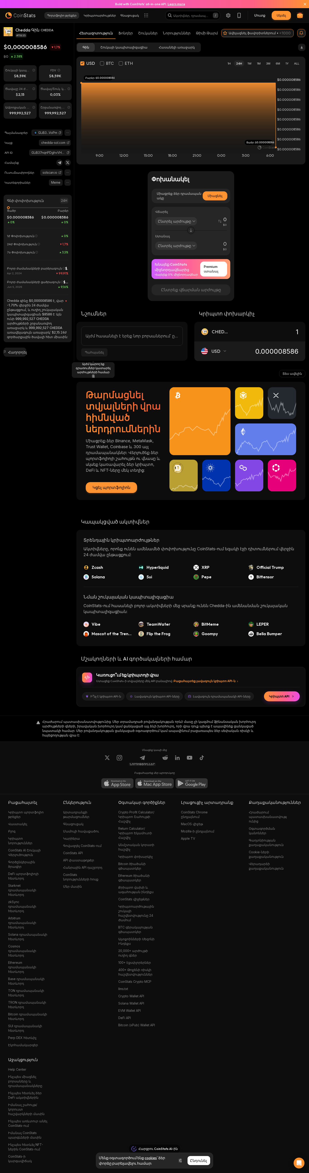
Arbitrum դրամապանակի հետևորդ (22, 922)
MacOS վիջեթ (192, 824)
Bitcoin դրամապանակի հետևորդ (27, 1016)
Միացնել (215, 196)
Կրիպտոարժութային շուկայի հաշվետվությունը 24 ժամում (136, 913)
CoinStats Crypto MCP (134, 981)
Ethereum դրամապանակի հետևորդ (22, 967)
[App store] (117, 783)
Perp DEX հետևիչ (22, 1038)
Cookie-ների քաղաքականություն (266, 854)
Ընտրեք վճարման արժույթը (191, 289)
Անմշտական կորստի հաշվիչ (136, 847)
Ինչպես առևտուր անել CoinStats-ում (27, 1123)
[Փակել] (302, 4)
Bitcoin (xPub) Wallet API (136, 1025)
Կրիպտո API (279, 696)
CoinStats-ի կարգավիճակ (20, 1158)
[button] (60, 133)
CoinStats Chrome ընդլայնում (194, 814)
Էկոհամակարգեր (23, 1045)
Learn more (176, 4)
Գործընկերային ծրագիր (21, 864)
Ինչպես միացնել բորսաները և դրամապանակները (25, 1081)
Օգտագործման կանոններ (262, 831)
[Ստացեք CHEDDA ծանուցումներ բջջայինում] (301, 33)
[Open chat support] (299, 1163)
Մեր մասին (72, 886)
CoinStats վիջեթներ (134, 899)
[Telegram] (59, 162)
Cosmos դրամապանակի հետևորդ (22, 950)
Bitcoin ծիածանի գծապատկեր (132, 866)
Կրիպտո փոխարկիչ (135, 856)
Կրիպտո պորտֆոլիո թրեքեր (26, 814)
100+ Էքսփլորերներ (134, 962)
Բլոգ (11, 831)
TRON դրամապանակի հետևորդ (27, 1004)
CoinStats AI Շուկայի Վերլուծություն (24, 852)
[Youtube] (189, 760)
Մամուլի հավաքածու (81, 831)
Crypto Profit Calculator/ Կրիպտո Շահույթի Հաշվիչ (136, 816)
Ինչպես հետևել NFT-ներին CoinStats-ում (25, 1147)
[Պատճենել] (60, 133)
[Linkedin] (177, 760)
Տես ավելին (292, 373)
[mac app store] (154, 783)
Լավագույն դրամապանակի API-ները (221, 696)
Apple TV (188, 838)
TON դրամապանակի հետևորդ (26, 993)
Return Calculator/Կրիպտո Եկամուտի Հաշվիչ (135, 833)
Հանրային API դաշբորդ (82, 867)
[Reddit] (165, 760)
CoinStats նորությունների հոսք (80, 877)
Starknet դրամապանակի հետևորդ (22, 890)
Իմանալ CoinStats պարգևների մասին (24, 1135)
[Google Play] (192, 783)
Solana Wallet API (131, 1003)
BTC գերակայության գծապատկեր (135, 929)
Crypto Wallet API (131, 996)
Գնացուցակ (73, 824)
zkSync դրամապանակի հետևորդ (22, 906)
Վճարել (161, 212)
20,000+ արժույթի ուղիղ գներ (133, 953)
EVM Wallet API (129, 1010)
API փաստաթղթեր (78, 860)
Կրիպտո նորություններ (20, 840)
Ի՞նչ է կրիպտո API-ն (105, 696)
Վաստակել (17, 824)
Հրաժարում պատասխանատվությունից (268, 816)
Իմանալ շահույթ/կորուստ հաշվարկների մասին (26, 1109)
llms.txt (123, 989)
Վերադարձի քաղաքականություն (266, 866)
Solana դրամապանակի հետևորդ (27, 937)
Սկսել (281, 15)
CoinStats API (73, 853)
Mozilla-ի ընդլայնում (197, 831)
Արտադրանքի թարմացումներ (76, 814)
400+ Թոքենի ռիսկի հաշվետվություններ (135, 972)
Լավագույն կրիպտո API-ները (157, 696)
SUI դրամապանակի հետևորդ (25, 1028)
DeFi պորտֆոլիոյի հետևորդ (23, 876)
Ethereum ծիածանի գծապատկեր (134, 878)
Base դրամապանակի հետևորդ (26, 981)
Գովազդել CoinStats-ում (82, 846)
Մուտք (259, 15)
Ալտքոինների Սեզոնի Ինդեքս (136, 941)
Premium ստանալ (211, 269)
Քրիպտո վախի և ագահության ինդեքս (136, 889)
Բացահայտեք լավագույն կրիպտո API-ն (204, 681)
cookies (151, 1158)
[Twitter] (67, 162)
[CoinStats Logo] (20, 15)
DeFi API (124, 1018)
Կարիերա (71, 838)
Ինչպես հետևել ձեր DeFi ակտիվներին (25, 1095)
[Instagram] (119, 760)
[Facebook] (201, 760)
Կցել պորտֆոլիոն (111, 487)
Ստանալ (162, 236)
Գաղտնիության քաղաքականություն (266, 842)
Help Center (17, 1069)
